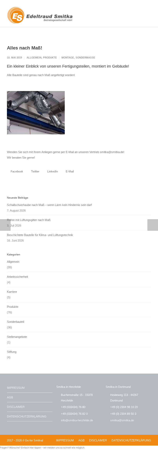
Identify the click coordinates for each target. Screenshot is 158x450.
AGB (10, 397)
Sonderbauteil (15, 321)
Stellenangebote (17, 336)
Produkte (50, 57)
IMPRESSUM (16, 387)
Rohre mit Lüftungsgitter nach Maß (28, 220)
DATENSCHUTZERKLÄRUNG (26, 416)
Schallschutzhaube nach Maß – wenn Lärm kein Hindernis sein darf (49, 205)
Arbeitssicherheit (17, 276)
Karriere (12, 291)
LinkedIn (52, 171)
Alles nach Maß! (24, 47)
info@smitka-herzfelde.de (77, 420)
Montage (67, 57)
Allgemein (34, 57)
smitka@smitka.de (122, 420)
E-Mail (69, 171)
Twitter (34, 171)
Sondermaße (85, 57)
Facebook (16, 171)
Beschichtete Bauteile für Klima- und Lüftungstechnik (40, 235)
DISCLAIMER (16, 406)
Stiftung (11, 351)
